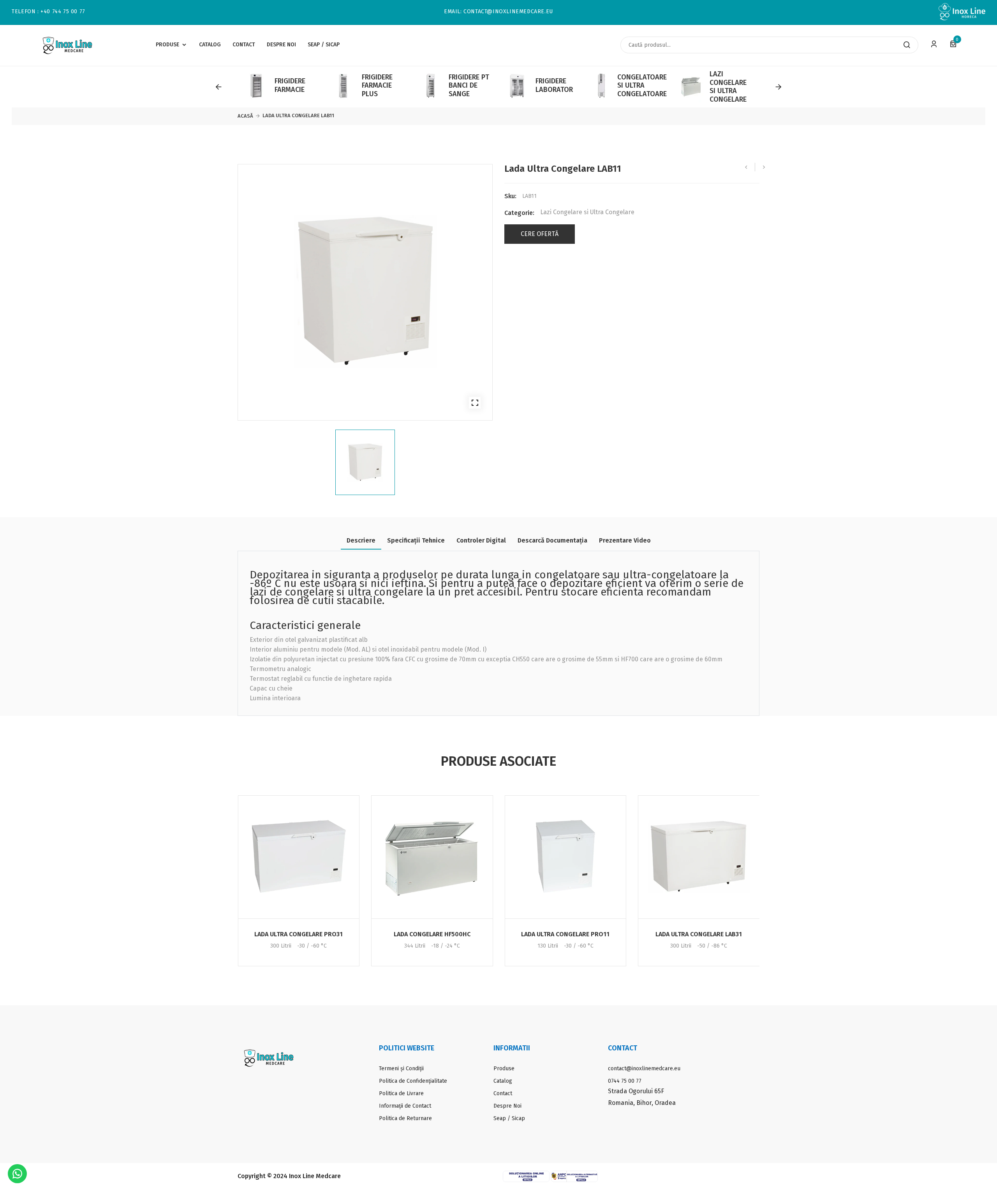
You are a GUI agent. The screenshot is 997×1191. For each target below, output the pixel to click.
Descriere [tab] (361, 540)
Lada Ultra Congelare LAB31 (698, 934)
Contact (502, 1093)
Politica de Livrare (401, 1093)
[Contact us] (17, 1173)
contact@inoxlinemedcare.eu (508, 11)
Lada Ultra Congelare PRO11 (565, 934)
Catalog (502, 1081)
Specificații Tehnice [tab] (416, 540)
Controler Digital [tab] (481, 540)
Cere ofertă (539, 234)
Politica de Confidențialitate (413, 1081)
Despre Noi (507, 1106)
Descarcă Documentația (552, 540)
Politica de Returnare (405, 1118)
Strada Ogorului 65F (636, 1091)
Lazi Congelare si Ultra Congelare (587, 212)
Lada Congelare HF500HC (432, 934)
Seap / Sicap (509, 1118)
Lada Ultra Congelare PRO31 (298, 934)
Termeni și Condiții (401, 1068)
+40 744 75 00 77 (63, 11)
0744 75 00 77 (624, 1081)
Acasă (245, 116)
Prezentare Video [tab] (625, 540)
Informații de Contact (405, 1106)
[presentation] (218, 87)
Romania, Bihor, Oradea (642, 1102)
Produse (503, 1068)
